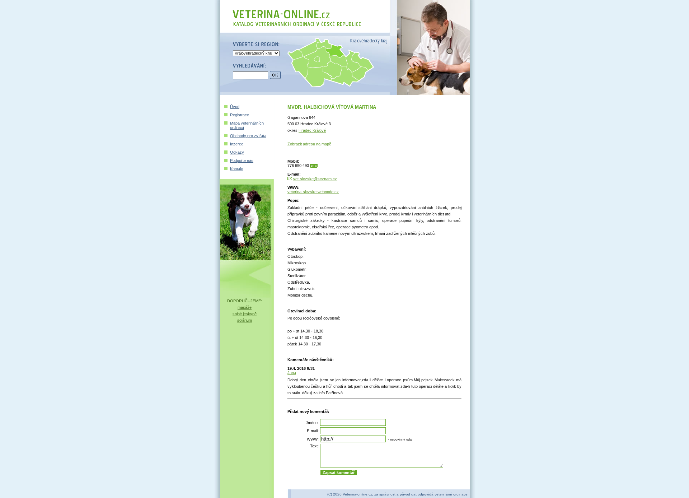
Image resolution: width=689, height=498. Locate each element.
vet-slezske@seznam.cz (315, 179)
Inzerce (236, 144)
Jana (291, 373)
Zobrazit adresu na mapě (309, 144)
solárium (244, 320)
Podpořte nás (241, 160)
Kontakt (236, 169)
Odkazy (237, 152)
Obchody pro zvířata (248, 136)
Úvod (234, 106)
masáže (245, 307)
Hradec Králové (312, 130)
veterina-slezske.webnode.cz (313, 192)
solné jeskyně (245, 314)
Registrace (239, 115)
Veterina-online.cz (357, 494)
